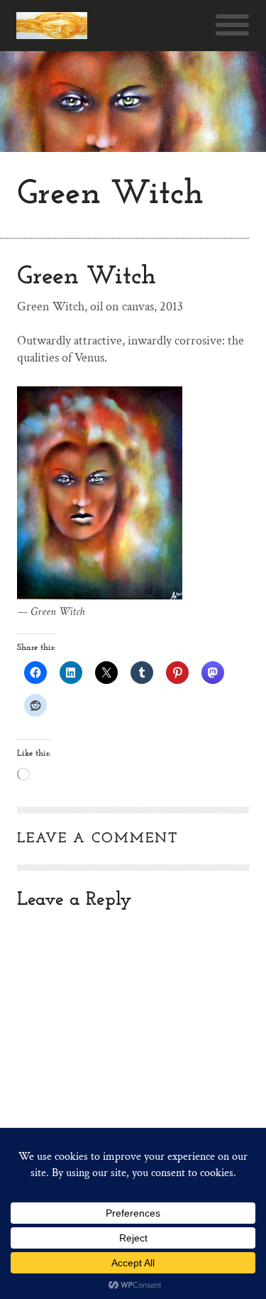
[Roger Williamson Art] (51, 25)
